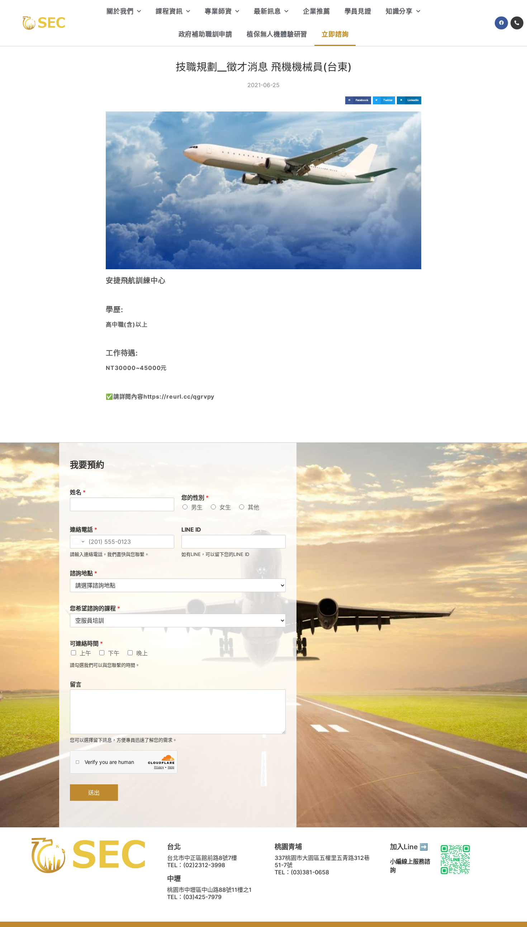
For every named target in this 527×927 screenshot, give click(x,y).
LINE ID (191, 529)
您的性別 (195, 497)
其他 (253, 507)
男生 (197, 507)
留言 (75, 684)
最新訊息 (267, 11)
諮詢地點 (83, 573)
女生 (225, 507)
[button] (358, 100)
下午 (113, 653)
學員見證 (358, 11)
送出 (94, 792)
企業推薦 (316, 11)
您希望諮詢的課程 (95, 608)
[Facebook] (501, 22)
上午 (85, 653)
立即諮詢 (335, 34)
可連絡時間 (86, 643)
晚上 (142, 653)
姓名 (78, 492)
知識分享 (399, 11)
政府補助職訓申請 (205, 34)
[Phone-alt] (517, 22)
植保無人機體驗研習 (277, 34)
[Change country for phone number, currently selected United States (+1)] (78, 541)
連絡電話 (83, 529)
